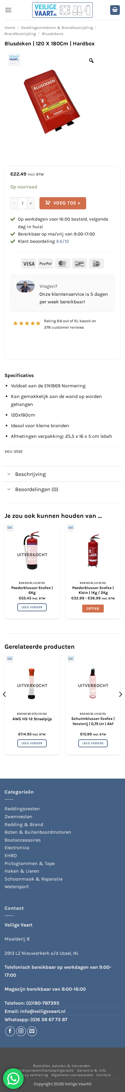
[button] (8, 9)
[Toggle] (9, 474)
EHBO (11, 855)
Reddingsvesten (22, 808)
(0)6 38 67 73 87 (48, 1019)
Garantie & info (91, 1070)
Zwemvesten (18, 816)
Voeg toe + (66, 203)
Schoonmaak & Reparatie (33, 879)
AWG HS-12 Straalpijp (32, 719)
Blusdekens (52, 33)
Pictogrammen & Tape (30, 863)
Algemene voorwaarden (72, 1075)
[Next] (120, 706)
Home (10, 27)
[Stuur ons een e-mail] (32, 1031)
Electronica (17, 847)
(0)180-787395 (42, 1003)
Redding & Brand (24, 824)
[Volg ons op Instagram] (21, 1031)
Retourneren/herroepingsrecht (46, 1070)
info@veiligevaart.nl (43, 1011)
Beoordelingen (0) (36, 489)
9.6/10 (62, 241)
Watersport (17, 886)
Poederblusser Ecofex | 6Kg (32, 590)
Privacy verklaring (31, 1075)
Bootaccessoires (23, 840)
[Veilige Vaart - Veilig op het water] (62, 10)
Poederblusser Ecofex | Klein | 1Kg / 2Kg (93, 590)
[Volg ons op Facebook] (10, 1031)
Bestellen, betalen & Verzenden (61, 1066)
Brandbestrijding (20, 33)
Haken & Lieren (22, 871)
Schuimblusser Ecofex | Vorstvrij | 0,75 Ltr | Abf (93, 721)
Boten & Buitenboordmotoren (38, 832)
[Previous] (4, 706)
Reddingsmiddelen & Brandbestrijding (57, 27)
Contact (103, 1075)
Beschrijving (30, 474)
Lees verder (32, 607)
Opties (92, 608)
